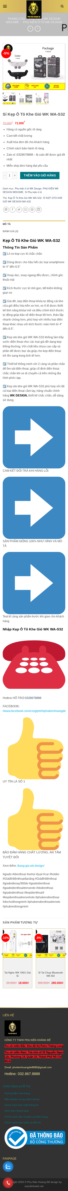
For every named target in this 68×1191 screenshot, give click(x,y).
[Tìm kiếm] (63, 6)
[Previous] (8, 66)
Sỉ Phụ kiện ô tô (33, 192)
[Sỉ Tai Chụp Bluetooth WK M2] (50, 943)
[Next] (59, 66)
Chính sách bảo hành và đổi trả (23, 1122)
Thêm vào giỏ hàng (40, 175)
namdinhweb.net (34, 1186)
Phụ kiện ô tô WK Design (42, 22)
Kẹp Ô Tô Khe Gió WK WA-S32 (25, 198)
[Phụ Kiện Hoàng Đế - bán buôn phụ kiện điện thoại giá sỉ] (34, 9)
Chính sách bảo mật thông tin (21, 1105)
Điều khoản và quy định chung (22, 1099)
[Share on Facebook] (13, 210)
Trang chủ (16, 18)
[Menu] (6, 6)
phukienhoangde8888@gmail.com (32, 1067)
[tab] (34, 224)
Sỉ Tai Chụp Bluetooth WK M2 (50, 974)
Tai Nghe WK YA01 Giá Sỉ (17, 974)
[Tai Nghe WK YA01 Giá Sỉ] (17, 943)
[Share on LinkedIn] (39, 210)
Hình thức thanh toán (17, 1110)
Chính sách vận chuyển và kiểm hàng (26, 1116)
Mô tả (7, 224)
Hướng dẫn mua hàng (17, 1093)
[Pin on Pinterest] (32, 210)
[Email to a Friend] (26, 210)
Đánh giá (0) (10, 231)
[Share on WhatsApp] (6, 210)
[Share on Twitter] (19, 210)
